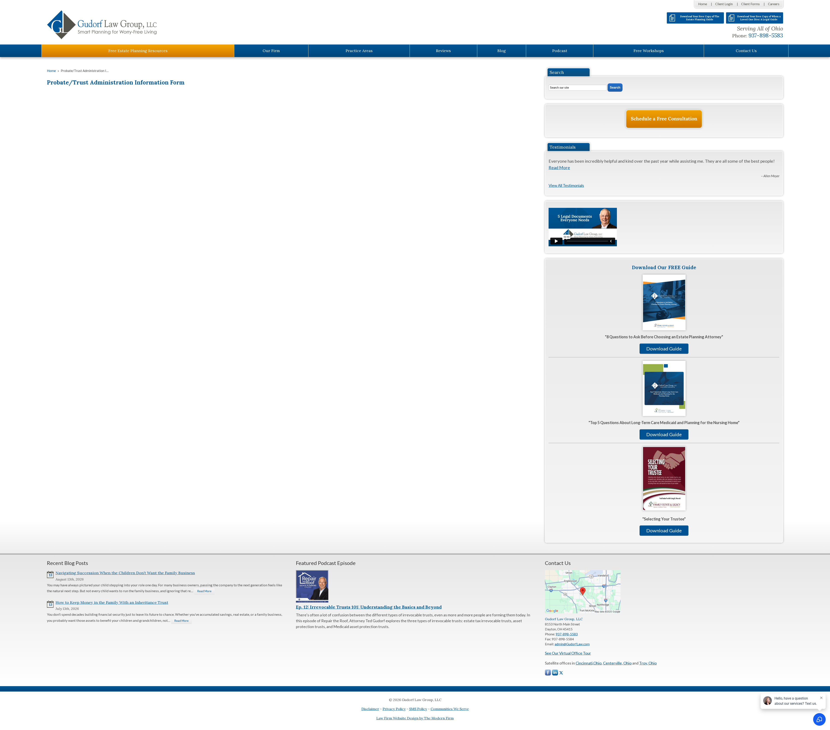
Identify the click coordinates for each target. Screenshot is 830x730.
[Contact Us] (664, 119)
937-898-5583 (766, 35)
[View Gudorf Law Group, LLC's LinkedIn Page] (555, 674)
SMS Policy (418, 709)
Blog (501, 50)
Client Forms (750, 4)
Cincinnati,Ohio (589, 663)
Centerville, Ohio (617, 663)
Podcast (559, 50)
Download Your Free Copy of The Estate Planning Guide (699, 18)
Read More (559, 167)
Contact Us (746, 50)
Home (702, 4)
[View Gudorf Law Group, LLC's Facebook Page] (548, 674)
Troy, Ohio (648, 663)
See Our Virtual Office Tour (568, 653)
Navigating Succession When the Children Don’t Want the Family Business (125, 572)
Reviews (443, 50)
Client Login (724, 4)
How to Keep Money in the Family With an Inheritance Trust (112, 602)
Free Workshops (649, 50)
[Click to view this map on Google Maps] (583, 612)
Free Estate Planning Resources (138, 50)
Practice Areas (359, 50)
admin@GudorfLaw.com (572, 644)
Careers (773, 4)
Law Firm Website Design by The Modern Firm (415, 718)
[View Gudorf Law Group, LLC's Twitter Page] (561, 673)
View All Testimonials (566, 185)
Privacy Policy (394, 709)
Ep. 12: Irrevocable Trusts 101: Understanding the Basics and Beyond (369, 607)
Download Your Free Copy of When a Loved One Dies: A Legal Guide (759, 18)
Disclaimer (370, 709)
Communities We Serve (450, 709)
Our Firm (271, 50)
